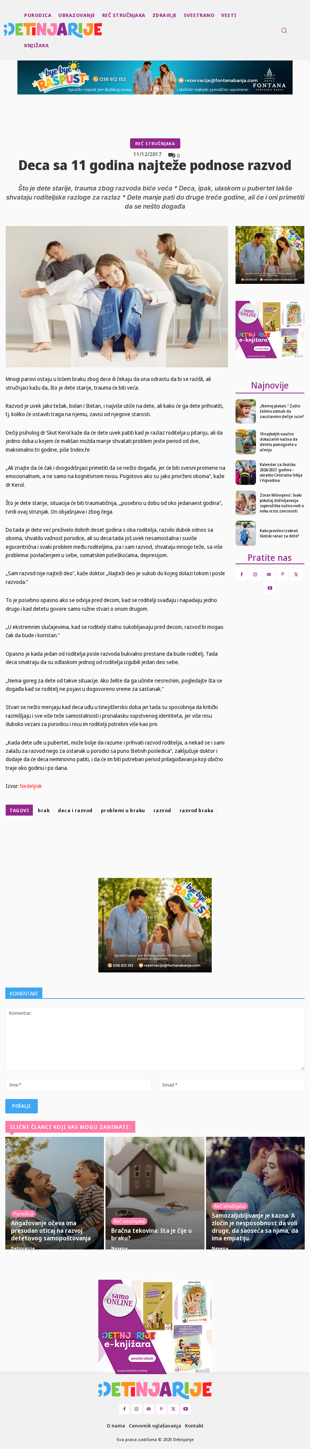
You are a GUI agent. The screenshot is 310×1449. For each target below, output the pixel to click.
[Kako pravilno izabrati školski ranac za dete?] (246, 533)
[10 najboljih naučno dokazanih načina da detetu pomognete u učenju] (246, 441)
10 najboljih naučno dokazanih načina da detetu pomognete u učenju (279, 441)
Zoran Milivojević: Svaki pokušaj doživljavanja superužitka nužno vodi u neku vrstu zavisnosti (282, 503)
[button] (284, 30)
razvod (162, 810)
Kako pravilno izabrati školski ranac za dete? (279, 533)
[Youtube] (270, 588)
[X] (132, 837)
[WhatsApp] (167, 837)
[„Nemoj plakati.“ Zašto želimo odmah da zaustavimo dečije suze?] (246, 411)
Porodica (23, 1213)
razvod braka (197, 810)
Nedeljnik (31, 786)
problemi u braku (123, 810)
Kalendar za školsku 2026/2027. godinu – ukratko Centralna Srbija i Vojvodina (281, 472)
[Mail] (269, 575)
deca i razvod (75, 810)
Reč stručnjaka (155, 143)
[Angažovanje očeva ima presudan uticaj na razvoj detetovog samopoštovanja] (54, 1193)
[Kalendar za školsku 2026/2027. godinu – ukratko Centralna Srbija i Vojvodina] (246, 472)
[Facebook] (114, 837)
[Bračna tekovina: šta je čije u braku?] (154, 1193)
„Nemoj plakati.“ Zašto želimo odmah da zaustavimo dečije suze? (282, 411)
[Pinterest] (149, 837)
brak (44, 810)
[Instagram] (255, 575)
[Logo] (4, 30)
